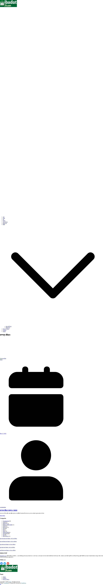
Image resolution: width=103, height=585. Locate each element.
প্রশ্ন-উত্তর (5, 222)
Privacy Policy (6, 329)
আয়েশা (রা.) (8, 327)
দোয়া (4, 528)
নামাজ (4, 218)
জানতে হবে (5, 223)
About (4, 331)
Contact (4, 330)
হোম (3, 217)
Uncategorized (6, 521)
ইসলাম (4, 220)
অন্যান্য (4, 522)
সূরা (3, 219)
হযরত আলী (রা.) (8, 326)
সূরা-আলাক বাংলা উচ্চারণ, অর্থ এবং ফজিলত (7, 544)
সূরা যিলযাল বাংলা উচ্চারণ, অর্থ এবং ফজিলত (7, 550)
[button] (53, 325)
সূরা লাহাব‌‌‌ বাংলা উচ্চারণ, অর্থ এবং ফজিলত (7, 547)
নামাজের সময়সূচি (6, 532)
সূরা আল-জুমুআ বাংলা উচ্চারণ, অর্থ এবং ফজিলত (8, 538)
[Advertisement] (36, 347)
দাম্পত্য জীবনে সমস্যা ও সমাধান (8, 510)
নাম (3, 529)
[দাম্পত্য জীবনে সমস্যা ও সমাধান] (3, 358)
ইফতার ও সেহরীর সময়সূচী (7, 524)
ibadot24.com (3, 555)
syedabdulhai (3, 507)
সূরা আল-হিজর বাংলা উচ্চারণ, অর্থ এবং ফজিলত (8, 541)
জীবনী (4, 224)
